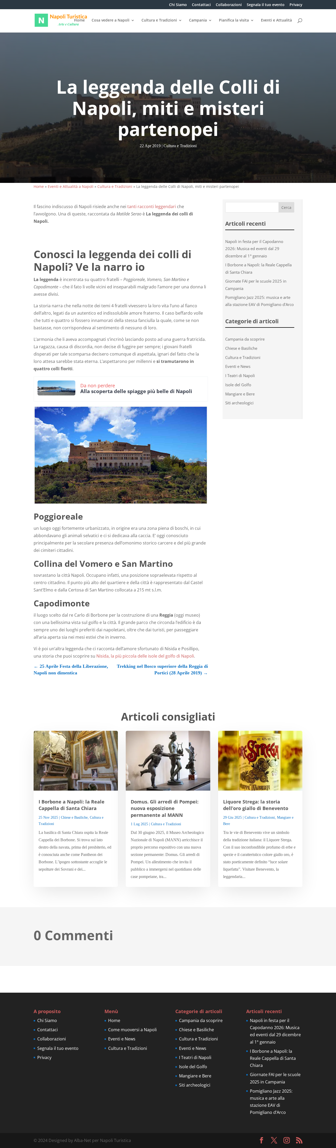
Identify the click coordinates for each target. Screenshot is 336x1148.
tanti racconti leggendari (151, 206)
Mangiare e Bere (240, 393)
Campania (198, 20)
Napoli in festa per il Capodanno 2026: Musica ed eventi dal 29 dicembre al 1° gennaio (254, 248)
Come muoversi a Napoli (132, 1030)
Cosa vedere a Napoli (110, 20)
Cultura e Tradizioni (159, 20)
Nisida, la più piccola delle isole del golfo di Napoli (145, 656)
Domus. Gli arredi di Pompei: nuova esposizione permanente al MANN (164, 808)
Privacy (296, 5)
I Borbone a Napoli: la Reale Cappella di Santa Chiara (71, 804)
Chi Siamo (178, 5)
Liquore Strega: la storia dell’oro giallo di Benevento (255, 804)
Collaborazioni (229, 5)
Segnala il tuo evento (266, 5)
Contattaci (201, 5)
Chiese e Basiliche (241, 348)
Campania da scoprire (245, 339)
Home (79, 20)
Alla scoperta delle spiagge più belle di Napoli (136, 391)
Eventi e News (237, 366)
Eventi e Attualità (276, 20)
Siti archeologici (239, 402)
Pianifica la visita (234, 20)
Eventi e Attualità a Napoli (70, 186)
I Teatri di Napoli (240, 375)
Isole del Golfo (238, 384)
